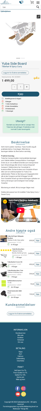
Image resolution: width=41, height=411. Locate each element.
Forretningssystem (10, 406)
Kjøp (20, 94)
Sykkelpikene (6, 11)
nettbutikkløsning (25, 406)
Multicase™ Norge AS (20, 409)
